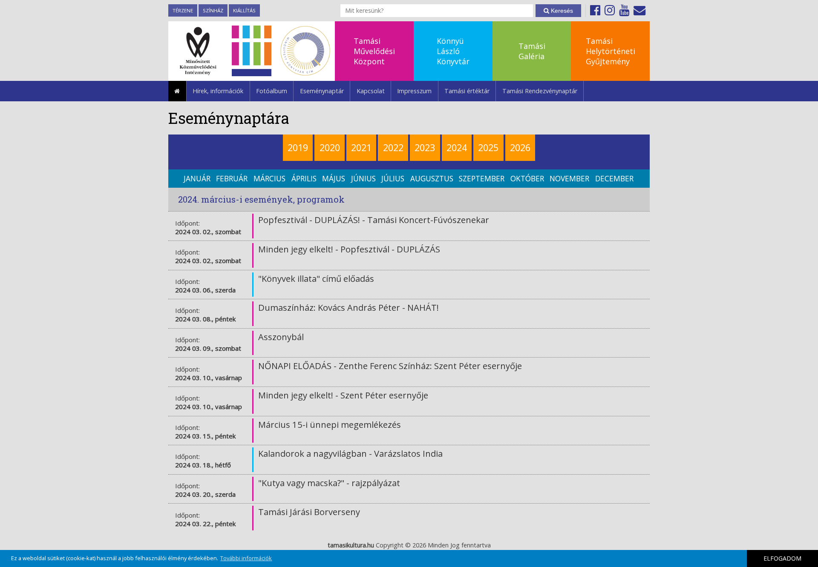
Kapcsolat (371, 91)
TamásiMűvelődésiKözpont (374, 51)
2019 (298, 147)
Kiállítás (244, 10)
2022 (393, 147)
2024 (456, 147)
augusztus (431, 178)
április (304, 178)
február (232, 178)
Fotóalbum (271, 91)
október (527, 178)
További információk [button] (246, 558)
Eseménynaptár (322, 91)
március (269, 178)
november (569, 178)
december (614, 178)
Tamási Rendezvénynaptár (539, 91)
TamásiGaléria (531, 51)
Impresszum (414, 91)
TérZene (183, 10)
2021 (361, 147)
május (333, 178)
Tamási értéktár (467, 91)
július (392, 178)
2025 (488, 147)
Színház (213, 10)
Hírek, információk (218, 91)
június (363, 178)
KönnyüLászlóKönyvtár (453, 51)
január (197, 178)
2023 (425, 147)
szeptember (481, 178)
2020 (330, 147)
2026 (520, 147)
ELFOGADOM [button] (782, 558)
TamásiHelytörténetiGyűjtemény (610, 51)
